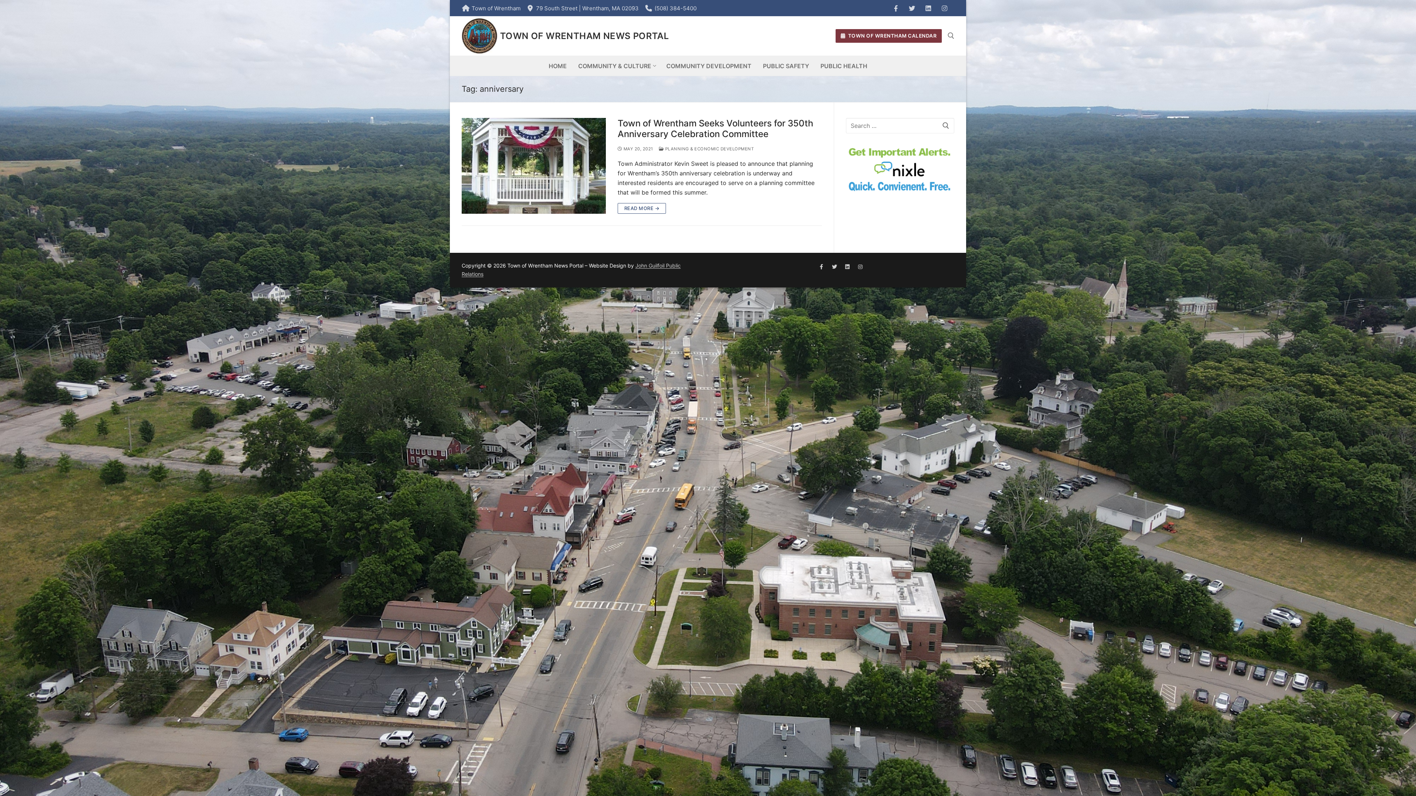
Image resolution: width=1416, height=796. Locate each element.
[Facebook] (895, 8)
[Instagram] (944, 8)
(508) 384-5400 (676, 8)
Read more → (642, 208)
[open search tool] (951, 35)
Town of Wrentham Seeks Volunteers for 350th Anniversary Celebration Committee (715, 128)
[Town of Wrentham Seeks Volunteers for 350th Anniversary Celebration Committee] (534, 166)
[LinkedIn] (928, 8)
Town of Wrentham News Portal (584, 36)
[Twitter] (912, 8)
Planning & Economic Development (709, 148)
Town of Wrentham (496, 8)
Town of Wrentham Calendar (892, 36)
